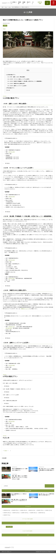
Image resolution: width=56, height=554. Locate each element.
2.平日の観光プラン (10, 87)
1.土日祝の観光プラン (11, 74)
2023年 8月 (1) (42, 512)
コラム (33, 3)
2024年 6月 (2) (7, 510)
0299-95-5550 (12, 196)
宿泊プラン (28, 3)
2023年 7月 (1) (7, 515)
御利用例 (19, 3)
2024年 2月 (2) (40, 510)
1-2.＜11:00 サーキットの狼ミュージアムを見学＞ (19, 79)
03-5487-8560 (12, 365)
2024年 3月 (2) (32, 510)
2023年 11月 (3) (16, 512)
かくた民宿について (13, 3)
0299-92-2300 (12, 151)
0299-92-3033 (11, 278)
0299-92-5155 (12, 260)
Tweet (4, 28)
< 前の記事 (4, 458)
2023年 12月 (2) (7, 512)
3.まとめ (8, 90)
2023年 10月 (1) (24, 512)
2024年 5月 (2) (15, 510)
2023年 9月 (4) (33, 512)
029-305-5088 (9, 328)
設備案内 (24, 3)
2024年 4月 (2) (23, 510)
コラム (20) (9, 526)
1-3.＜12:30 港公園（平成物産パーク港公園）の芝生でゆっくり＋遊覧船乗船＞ (25, 81)
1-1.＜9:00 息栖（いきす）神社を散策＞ (17, 76)
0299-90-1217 (12, 326)
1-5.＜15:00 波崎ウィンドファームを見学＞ (17, 85)
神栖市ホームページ (25, 308)
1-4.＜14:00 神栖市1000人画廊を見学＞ (16, 83)
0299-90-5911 (12, 421)
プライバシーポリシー (6, 551)
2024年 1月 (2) (48, 510)
